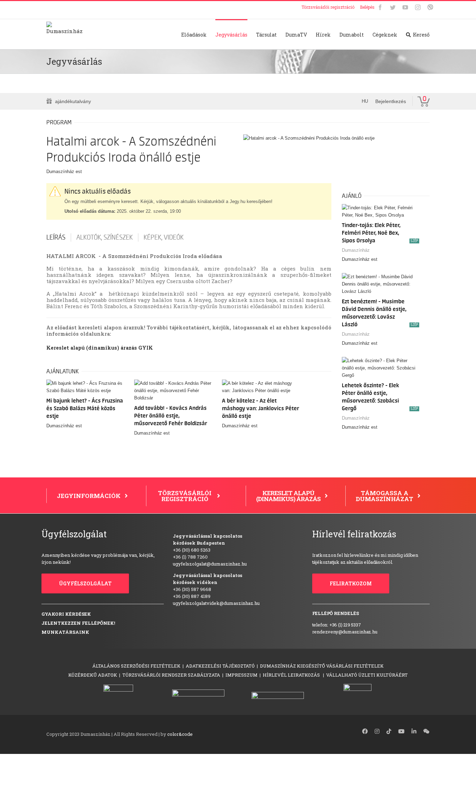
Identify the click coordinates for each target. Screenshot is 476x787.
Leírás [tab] (56, 237)
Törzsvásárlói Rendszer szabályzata (171, 675)
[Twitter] (393, 7)
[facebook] (365, 731)
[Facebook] (380, 7)
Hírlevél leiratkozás (292, 675)
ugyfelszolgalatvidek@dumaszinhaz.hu (216, 603)
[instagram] (377, 731)
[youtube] (401, 731)
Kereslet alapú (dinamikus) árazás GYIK (99, 347)
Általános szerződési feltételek (136, 666)
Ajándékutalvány (73, 101)
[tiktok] (388, 731)
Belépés (367, 7)
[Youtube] (405, 7)
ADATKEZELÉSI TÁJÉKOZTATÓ (220, 666)
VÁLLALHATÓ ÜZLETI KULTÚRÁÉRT (367, 675)
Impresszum (241, 675)
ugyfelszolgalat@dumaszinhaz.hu (210, 564)
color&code (180, 734)
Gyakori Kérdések (66, 614)
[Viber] (430, 7)
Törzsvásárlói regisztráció (327, 7)
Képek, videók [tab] (164, 237)
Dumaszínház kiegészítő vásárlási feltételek (322, 666)
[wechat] (426, 731)
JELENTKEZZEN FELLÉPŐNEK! (78, 623)
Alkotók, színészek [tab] (104, 237)
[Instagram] (418, 7)
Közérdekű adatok (92, 675)
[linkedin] (414, 731)
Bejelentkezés (390, 101)
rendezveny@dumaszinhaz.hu (344, 632)
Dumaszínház (356, 250)
